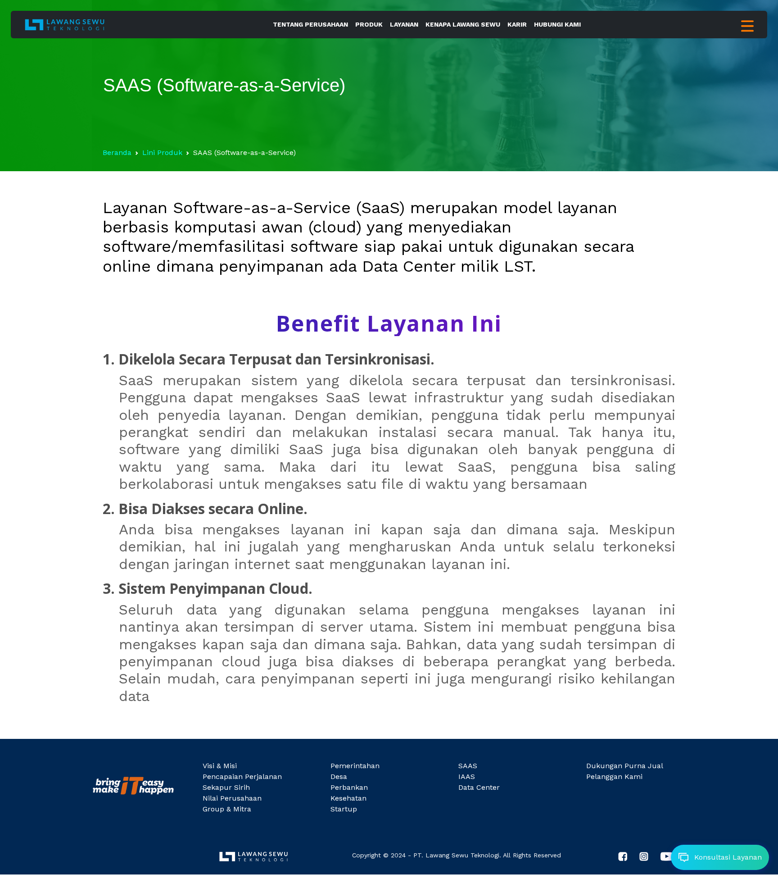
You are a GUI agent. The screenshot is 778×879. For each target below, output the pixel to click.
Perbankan (349, 787)
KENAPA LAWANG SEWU (462, 24)
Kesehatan (348, 798)
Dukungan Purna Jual (624, 765)
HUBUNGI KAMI (557, 24)
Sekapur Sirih (226, 787)
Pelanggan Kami (614, 776)
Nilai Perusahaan (232, 798)
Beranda (117, 152)
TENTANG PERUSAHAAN (310, 24)
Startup (343, 809)
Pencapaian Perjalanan (242, 776)
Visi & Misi (220, 765)
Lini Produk (162, 152)
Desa (338, 776)
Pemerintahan (355, 765)
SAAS (467, 765)
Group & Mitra (227, 809)
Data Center (479, 787)
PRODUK (369, 24)
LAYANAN (404, 24)
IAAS (466, 776)
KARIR (517, 24)
